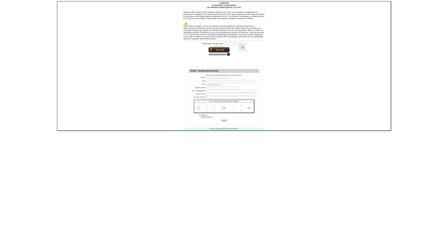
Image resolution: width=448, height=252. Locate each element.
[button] (224, 120)
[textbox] (226, 78)
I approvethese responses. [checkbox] (207, 116)
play (242, 47)
